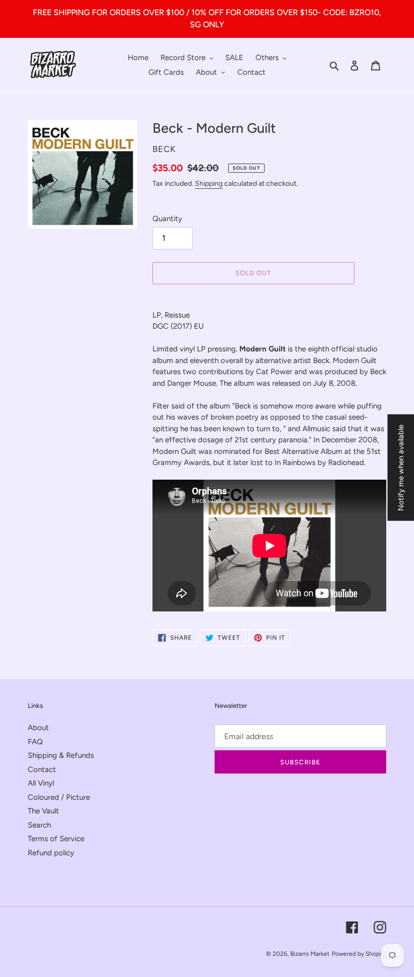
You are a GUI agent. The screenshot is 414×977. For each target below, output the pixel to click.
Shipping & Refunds (61, 755)
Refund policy (51, 852)
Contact (42, 769)
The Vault (43, 810)
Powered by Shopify (359, 953)
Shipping (209, 183)
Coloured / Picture (59, 797)
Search (39, 825)
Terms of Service (56, 838)
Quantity (167, 218)
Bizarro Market (310, 953)
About (38, 727)
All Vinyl (41, 783)
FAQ (35, 741)
